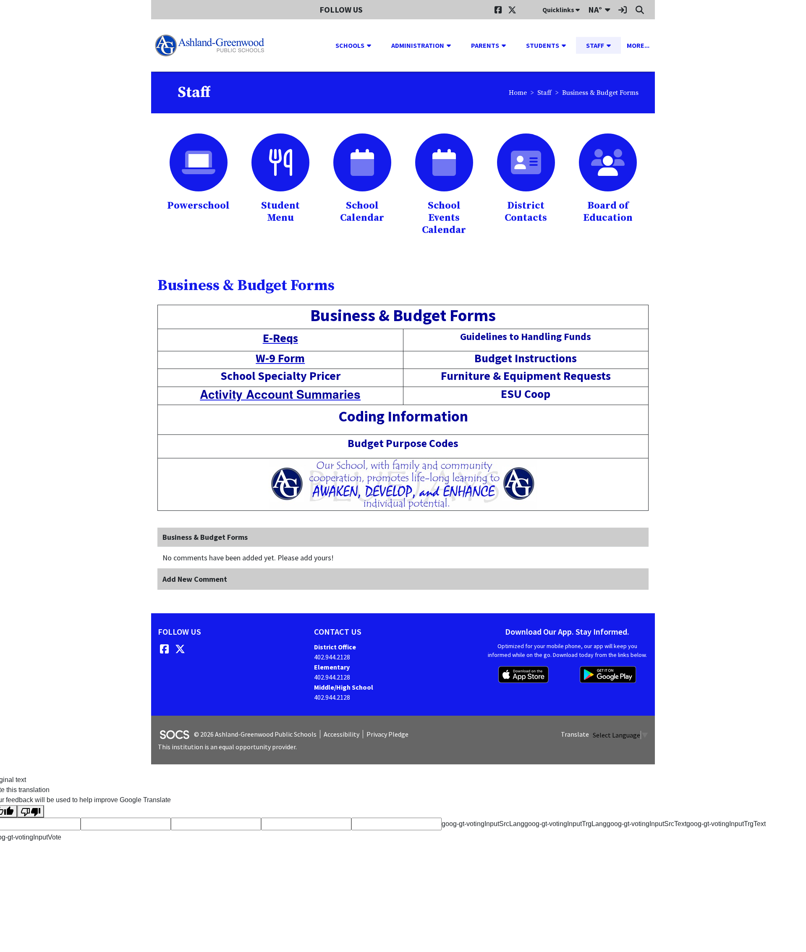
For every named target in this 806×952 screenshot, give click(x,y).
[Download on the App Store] (523, 674)
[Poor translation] (30, 811)
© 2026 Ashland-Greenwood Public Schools (255, 734)
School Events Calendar (444, 217)
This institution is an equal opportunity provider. (227, 747)
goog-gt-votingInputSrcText (646, 823)
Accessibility (341, 734)
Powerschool (198, 205)
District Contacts (526, 211)
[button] (372, 45)
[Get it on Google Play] (608, 674)
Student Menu (280, 211)
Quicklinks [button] (559, 9)
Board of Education (608, 211)
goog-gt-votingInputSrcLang (483, 823)
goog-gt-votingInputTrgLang (565, 823)
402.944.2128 (332, 657)
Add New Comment (194, 579)
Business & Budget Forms (600, 93)
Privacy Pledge (387, 734)
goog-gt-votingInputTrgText (726, 823)
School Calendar (362, 211)
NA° (595, 9)
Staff (544, 93)
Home (518, 93)
